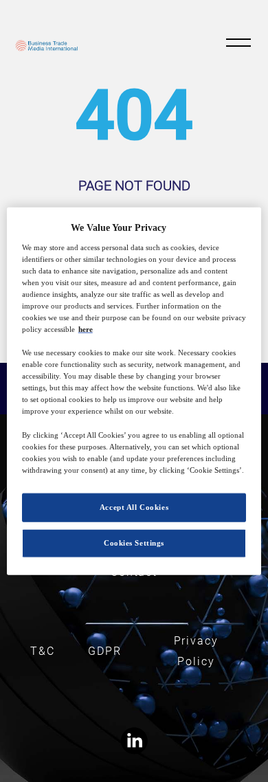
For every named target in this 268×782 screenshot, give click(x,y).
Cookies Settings (134, 542)
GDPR (105, 651)
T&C (42, 651)
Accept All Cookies (134, 507)
